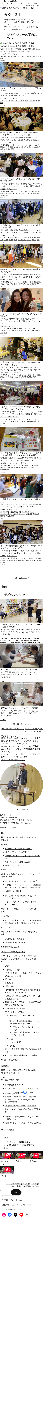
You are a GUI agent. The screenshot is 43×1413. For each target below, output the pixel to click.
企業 (35, 465)
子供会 (10, 193)
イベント (13, 191)
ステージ (25, 419)
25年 (14, 638)
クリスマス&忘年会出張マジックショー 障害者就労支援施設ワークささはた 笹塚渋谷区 (21, 454)
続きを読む (7, 634)
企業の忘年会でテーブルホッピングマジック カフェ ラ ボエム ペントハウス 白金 (21, 133)
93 (18, 724)
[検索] (16, 1192)
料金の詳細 (15, 947)
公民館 (31, 191)
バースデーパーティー (6, 1162)
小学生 (15, 193)
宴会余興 (20, 147)
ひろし (4, 1077)
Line (17, 1099)
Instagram (21, 1105)
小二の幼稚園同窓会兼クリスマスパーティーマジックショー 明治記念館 (21, 547)
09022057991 (11, 1102)
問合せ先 (5, 1065)
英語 (9, 149)
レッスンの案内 (31, 728)
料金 (3, 833)
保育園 (26, 640)
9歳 (9, 56)
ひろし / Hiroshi (21, 809)
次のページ (24, 578)
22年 (5, 419)
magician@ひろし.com (14, 1088)
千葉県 (19, 56)
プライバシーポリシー (11, 1209)
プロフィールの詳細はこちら (13, 759)
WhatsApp (9, 1099)
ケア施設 (25, 465)
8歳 (14, 558)
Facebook (31, 1105)
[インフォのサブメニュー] (21, 3)
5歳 (9, 101)
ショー (26, 191)
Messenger (10, 1093)
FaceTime (32, 1096)
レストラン (37, 145)
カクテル (19, 329)
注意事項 (5, 947)
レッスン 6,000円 (12, 865)
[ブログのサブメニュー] (29, 3)
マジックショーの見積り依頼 (13, 951)
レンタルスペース (6, 421)
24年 (5, 56)
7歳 (9, 419)
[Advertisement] (21, 1316)
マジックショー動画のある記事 (25, 1185)
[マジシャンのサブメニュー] (11, 3)
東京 (33, 101)
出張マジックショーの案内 (12, 728)
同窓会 (2, 560)
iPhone (8, 1096)
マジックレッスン (24, 1204)
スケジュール (5, 815)
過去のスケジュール (8, 827)
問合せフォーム (32, 1088)
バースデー (4, 54)
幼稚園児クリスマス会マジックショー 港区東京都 (20, 500)
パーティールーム (6, 514)
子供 (28, 56)
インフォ (36, 5)
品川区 (16, 101)
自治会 (2, 195)
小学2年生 (21, 560)
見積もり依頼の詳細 (9, 1060)
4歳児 (12, 512)
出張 (14, 56)
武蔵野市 (29, 643)
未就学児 (24, 193)
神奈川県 (36, 193)
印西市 (24, 56)
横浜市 (30, 193)
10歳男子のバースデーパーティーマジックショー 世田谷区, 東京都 (21, 363)
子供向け (3, 189)
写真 (1, 147)
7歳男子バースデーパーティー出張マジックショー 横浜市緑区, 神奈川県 (20, 408)
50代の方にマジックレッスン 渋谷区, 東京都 (19, 669)
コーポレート (4, 463)
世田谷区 (28, 375)
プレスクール (15, 640)
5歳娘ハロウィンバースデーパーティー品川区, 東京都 (21, 89)
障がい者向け (25, 463)
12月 (1, 56)
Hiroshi (19, 1200)
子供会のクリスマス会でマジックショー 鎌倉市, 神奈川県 (20, 226)
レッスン (3, 681)
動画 (11, 147)
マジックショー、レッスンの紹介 (31, 730)
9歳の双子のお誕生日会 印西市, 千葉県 (17, 46)
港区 (38, 147)
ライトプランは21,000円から (17, 852)
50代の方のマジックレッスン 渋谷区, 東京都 (19, 708)
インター (13, 145)
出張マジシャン (8, 1204)
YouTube (28, 1109)
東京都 (34, 147)
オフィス (3, 142)
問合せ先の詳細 (7, 1130)
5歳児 (16, 512)
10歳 (4, 375)
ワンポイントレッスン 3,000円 (18, 862)
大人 (14, 147)
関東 (1, 58)
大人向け (33, 1161)
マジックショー (13, 54)
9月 (26, 638)
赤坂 (4, 562)
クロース (10, 142)
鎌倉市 (34, 240)
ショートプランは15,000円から (18, 848)
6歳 (20, 512)
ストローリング (28, 145)
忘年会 (26, 147)
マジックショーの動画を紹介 (18, 1183)
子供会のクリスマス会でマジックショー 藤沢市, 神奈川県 (20, 270)
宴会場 (11, 560)
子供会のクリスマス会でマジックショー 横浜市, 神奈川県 (20, 180)
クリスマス (20, 191)
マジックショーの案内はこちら (20, 36)
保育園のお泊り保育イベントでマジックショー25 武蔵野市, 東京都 (21, 625)
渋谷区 (26, 468)
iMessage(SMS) (28, 1099)
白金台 (2, 149)
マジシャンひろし (8, 736)
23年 (7, 145)
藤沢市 (34, 284)
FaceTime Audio (20, 1096)
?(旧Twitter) (10, 1105)
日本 (37, 56)
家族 (33, 56)
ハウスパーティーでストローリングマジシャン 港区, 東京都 (21, 315)
